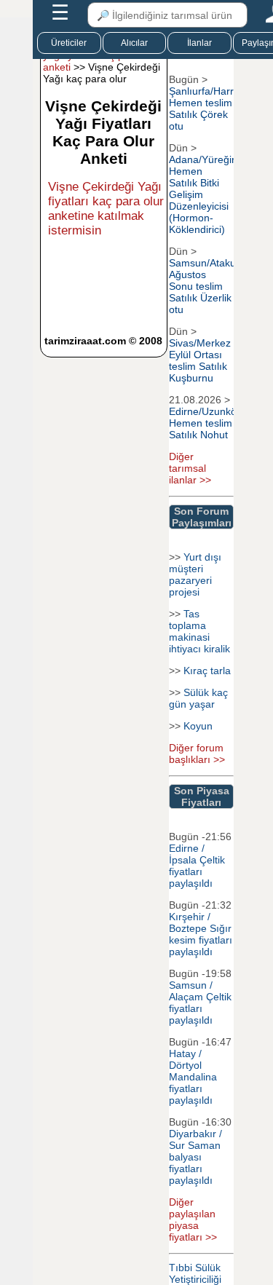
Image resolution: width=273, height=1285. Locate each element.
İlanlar (199, 43)
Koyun (198, 726)
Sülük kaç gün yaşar (198, 698)
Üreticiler (69, 43)
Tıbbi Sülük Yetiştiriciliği (195, 1273)
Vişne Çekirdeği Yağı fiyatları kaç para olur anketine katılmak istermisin (106, 208)
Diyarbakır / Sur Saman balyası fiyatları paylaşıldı (195, 1157)
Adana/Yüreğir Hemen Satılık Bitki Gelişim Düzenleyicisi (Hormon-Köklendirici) (202, 194)
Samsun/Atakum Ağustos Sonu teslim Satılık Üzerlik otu (207, 286)
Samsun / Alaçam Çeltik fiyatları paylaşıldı (200, 1002)
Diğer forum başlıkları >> (197, 753)
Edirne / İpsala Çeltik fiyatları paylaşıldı (197, 865)
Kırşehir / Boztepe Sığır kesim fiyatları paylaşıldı (200, 934)
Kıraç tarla (207, 670)
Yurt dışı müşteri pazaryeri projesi (195, 574)
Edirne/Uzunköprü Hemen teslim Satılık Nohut (210, 423)
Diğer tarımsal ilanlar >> (190, 468)
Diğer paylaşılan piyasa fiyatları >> (193, 1219)
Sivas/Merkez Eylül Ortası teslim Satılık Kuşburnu (200, 360)
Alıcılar (134, 43)
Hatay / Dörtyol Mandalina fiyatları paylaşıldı (193, 1077)
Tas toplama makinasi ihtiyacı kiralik (199, 631)
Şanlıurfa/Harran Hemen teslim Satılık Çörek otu (207, 108)
